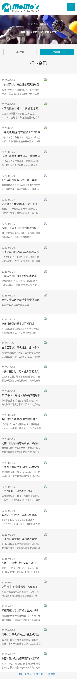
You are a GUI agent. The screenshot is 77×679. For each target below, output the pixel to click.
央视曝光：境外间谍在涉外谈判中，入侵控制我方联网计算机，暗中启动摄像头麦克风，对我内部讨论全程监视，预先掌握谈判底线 (20, 204)
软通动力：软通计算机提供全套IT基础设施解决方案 (20, 515)
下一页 (47, 674)
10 (42, 674)
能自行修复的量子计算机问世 (18, 323)
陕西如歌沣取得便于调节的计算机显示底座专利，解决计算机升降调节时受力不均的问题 (20, 659)
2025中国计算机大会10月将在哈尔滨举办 (21, 395)
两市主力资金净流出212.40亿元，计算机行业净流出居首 (21, 563)
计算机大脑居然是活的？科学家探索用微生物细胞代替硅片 (20, 467)
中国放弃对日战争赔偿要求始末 (19, 275)
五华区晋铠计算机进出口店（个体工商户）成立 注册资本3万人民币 (20, 348)
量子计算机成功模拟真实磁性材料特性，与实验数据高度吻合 (20, 252)
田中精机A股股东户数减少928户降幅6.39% (21, 132)
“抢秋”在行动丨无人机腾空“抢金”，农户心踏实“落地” (21, 372)
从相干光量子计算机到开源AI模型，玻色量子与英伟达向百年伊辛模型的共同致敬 (20, 228)
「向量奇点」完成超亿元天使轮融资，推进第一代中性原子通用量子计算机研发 (20, 85)
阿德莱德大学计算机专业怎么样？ (20, 610)
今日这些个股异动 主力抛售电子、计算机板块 (21, 419)
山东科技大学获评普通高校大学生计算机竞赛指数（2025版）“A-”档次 (20, 539)
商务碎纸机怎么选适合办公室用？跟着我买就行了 (20, 180)
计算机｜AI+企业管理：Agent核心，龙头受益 (19, 587)
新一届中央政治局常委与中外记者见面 (20, 300)
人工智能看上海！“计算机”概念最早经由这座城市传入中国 (20, 109)
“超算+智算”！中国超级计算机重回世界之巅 (21, 156)
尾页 (53, 674)
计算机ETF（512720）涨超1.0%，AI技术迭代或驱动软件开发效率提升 (21, 491)
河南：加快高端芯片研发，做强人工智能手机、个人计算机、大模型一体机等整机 (20, 443)
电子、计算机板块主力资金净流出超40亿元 (20, 635)
